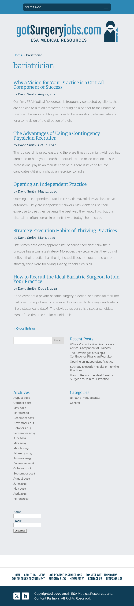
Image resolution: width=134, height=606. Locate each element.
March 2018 (21, 498)
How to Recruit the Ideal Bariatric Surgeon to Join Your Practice (66, 279)
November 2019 (23, 423)
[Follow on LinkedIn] (25, 596)
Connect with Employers (101, 575)
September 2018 (24, 473)
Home (18, 55)
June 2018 (20, 483)
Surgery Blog (57, 579)
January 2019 (22, 458)
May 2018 (19, 488)
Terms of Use (114, 579)
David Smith (27, 94)
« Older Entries (24, 328)
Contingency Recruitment (28, 579)
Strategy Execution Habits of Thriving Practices (65, 230)
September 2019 (24, 433)
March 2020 (21, 413)
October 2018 (22, 468)
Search (58, 340)
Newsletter (77, 579)
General (75, 403)
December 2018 (23, 463)
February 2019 (22, 453)
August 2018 (21, 478)
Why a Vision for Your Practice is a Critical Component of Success (58, 85)
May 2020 (19, 408)
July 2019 (19, 438)
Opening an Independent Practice (50, 184)
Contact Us (95, 579)
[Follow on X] (16, 596)
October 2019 (22, 428)
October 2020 (22, 403)
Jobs (42, 575)
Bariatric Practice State (85, 397)
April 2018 (20, 493)
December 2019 (23, 418)
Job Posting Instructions (65, 575)
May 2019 (19, 443)
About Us (30, 575)
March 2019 (20, 448)
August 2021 (21, 397)
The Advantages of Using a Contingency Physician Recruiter (56, 135)
